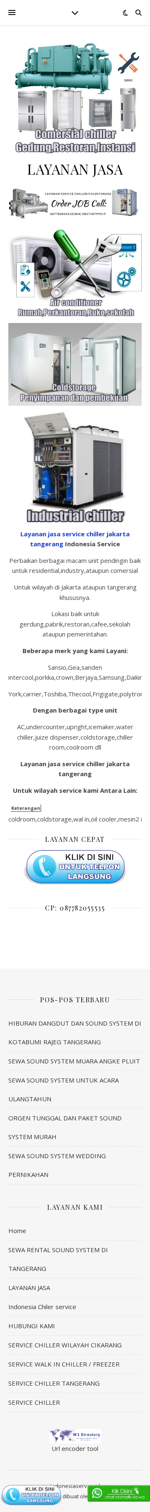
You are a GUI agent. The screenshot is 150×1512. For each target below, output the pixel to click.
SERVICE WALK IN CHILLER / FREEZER (64, 1364)
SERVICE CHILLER (34, 1402)
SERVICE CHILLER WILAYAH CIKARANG (65, 1345)
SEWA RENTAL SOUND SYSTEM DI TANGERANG (58, 1259)
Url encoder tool (75, 1448)
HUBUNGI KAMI (31, 1326)
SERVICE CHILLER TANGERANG (54, 1383)
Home (17, 1230)
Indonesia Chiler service (42, 1306)
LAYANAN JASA (29, 1287)
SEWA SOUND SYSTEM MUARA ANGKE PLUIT (74, 1061)
